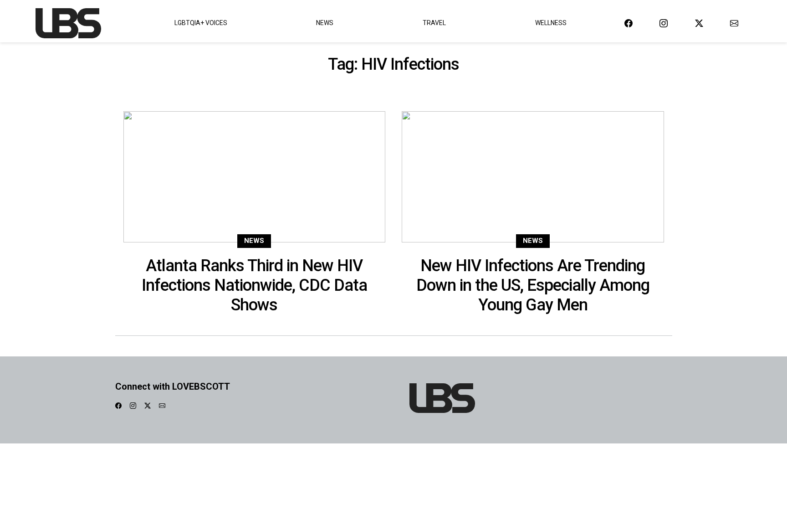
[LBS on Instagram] (663, 23)
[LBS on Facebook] (628, 23)
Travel (434, 22)
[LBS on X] (699, 23)
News (324, 22)
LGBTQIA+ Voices (200, 22)
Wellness (551, 22)
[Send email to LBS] (734, 23)
